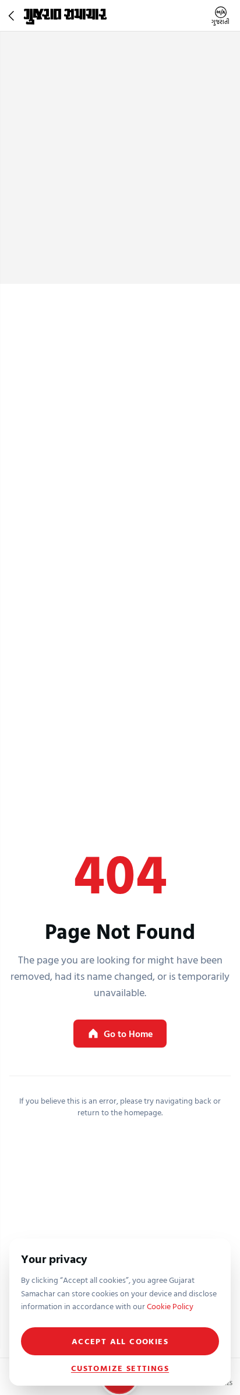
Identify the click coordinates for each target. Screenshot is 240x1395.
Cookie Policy (170, 1306)
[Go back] (13, 15)
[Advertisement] (120, 157)
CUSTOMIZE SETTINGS (120, 1368)
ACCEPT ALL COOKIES (120, 1341)
